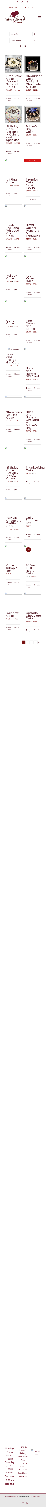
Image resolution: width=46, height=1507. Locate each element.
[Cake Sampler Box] (32, 505)
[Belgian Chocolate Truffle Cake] (13, 505)
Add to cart (29, 535)
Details (18, 98)
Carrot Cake (11, 322)
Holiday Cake (11, 277)
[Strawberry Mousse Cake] (13, 402)
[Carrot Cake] (13, 308)
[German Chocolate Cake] (32, 601)
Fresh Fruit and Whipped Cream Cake (12, 230)
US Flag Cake (11, 181)
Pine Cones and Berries (31, 325)
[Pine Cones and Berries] (32, 308)
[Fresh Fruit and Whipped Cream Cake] (13, 213)
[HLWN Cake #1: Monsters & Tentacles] (32, 213)
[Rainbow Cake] (13, 601)
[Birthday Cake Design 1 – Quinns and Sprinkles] (13, 114)
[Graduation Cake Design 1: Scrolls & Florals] (13, 64)
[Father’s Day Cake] (32, 114)
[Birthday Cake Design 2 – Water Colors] (13, 455)
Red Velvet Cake (30, 278)
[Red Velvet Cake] (32, 263)
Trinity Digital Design (24, 1496)
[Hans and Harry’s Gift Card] (13, 349)
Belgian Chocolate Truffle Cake (13, 522)
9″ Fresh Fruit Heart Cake (32, 569)
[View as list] (25, 46)
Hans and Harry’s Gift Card (12, 358)
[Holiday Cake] (13, 263)
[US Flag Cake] (13, 167)
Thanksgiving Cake (35, 469)
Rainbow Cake (12, 614)
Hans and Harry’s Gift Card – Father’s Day (32, 420)
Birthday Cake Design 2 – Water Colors (12, 473)
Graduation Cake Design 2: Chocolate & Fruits (34, 81)
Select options (10, 99)
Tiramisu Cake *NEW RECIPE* (32, 184)
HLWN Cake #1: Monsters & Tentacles (33, 230)
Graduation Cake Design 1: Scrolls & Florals (14, 81)
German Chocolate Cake (33, 615)
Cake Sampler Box (32, 520)
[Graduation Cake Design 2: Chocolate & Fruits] (32, 64)
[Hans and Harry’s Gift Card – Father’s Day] (32, 401)
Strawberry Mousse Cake (14, 414)
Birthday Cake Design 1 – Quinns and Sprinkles (12, 133)
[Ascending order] (34, 34)
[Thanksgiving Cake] (32, 455)
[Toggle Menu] (40, 17)
